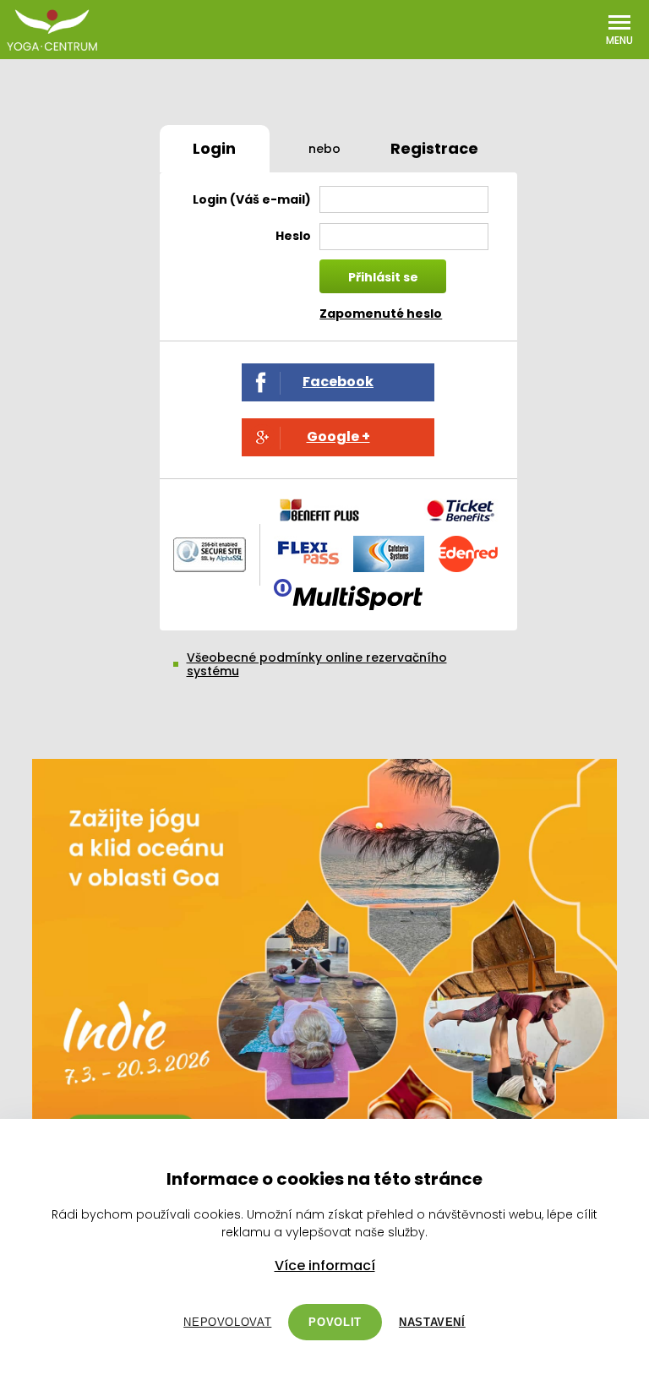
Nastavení (432, 1322)
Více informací (325, 1266)
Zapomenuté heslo (380, 313)
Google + (338, 436)
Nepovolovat (227, 1322)
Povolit (335, 1322)
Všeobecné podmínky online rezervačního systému (317, 664)
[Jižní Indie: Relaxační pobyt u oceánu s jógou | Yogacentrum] (324, 969)
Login (214, 148)
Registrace (434, 148)
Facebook (338, 381)
